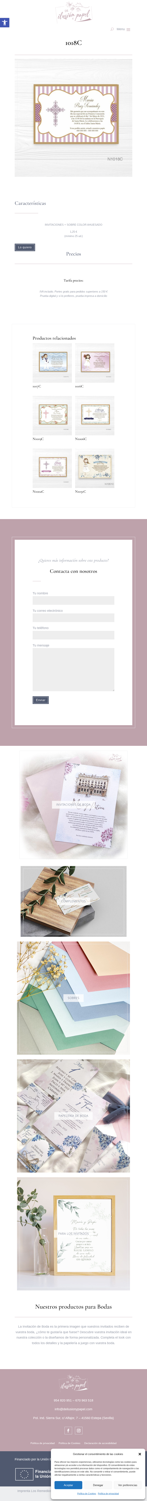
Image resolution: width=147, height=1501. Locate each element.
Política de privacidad (108, 1493)
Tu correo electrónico (48, 611)
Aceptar (68, 1485)
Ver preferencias (127, 1485)
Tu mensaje (41, 645)
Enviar (40, 700)
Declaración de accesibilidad (100, 1443)
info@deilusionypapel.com (73, 1409)
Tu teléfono (41, 628)
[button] (4, 22)
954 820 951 (63, 1400)
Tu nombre (40, 593)
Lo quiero (25, 247)
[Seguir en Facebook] (68, 1430)
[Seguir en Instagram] (78, 1430)
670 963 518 (84, 1400)
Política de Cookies (86, 1493)
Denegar (98, 1485)
